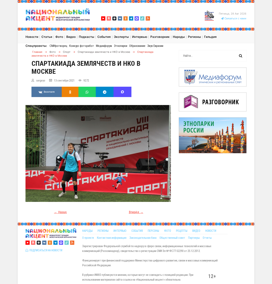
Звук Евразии (155, 46)
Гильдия (210, 37)
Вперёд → (136, 212)
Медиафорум (104, 46)
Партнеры (194, 237)
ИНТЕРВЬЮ (119, 230)
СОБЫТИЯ (137, 230)
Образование (137, 46)
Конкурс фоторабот (81, 46)
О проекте (88, 237)
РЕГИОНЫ (103, 230)
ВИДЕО (196, 230)
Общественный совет (172, 237)
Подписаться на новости (45, 250)
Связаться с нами (235, 18)
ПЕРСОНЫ (153, 230)
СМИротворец (58, 46)
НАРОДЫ (87, 230)
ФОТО (167, 230)
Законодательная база (143, 237)
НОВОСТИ (210, 230)
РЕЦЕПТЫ (181, 230)
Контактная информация (111, 237)
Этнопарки (120, 46)
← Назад (60, 212)
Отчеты (207, 237)
